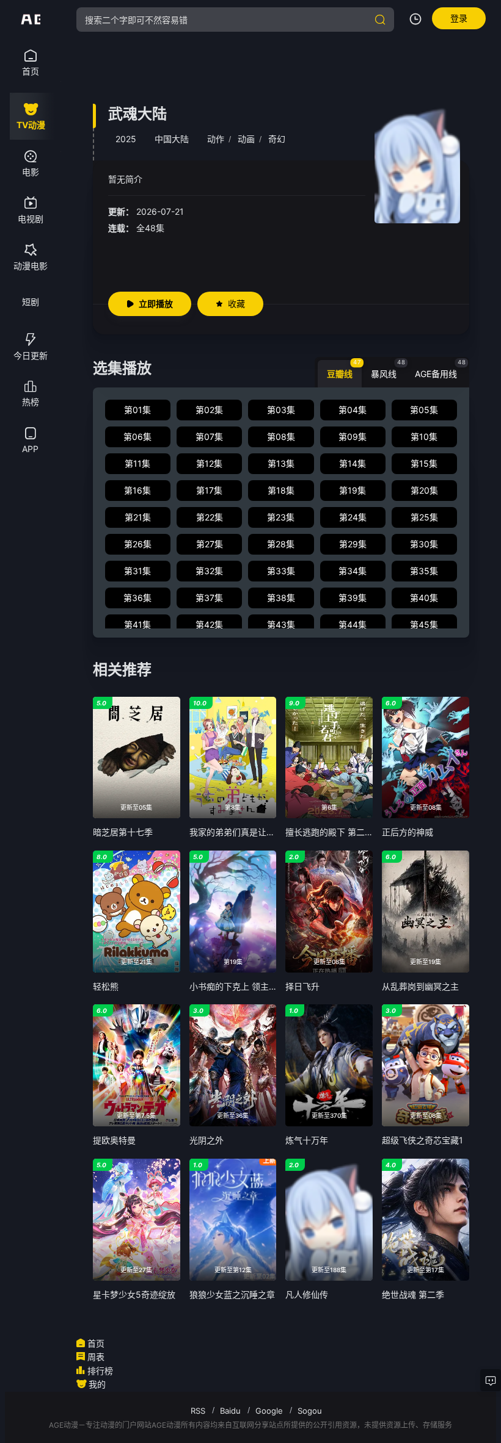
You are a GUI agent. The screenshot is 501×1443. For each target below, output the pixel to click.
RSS (198, 1411)
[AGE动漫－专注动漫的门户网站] (30, 19)
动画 (246, 139)
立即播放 (156, 303)
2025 (125, 139)
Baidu (230, 1411)
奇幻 (276, 139)
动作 (215, 139)
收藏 (236, 303)
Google (269, 1411)
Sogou (310, 1411)
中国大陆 (172, 139)
